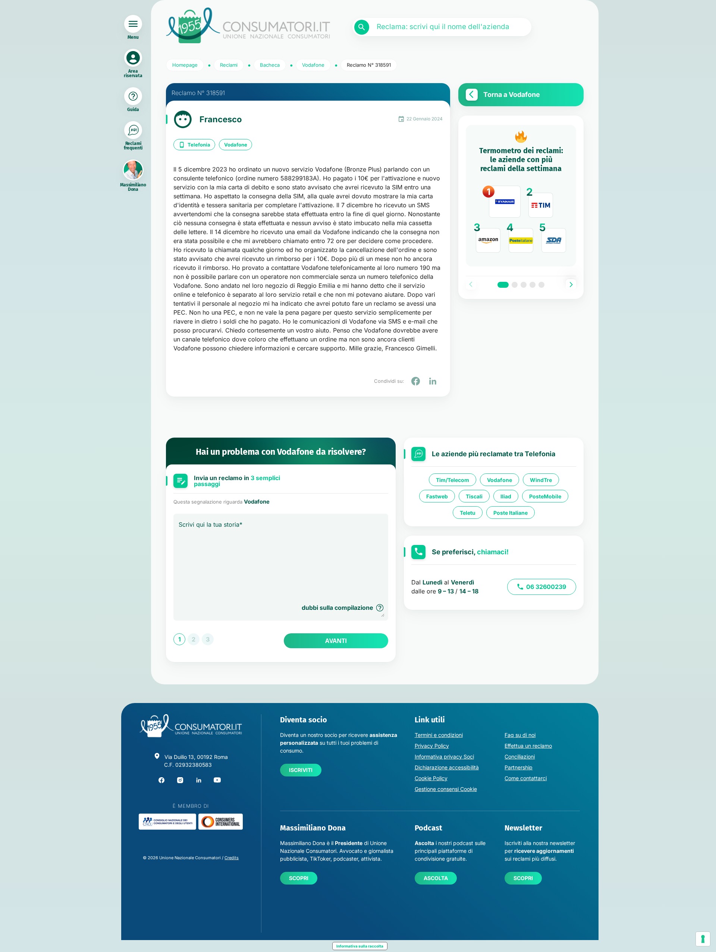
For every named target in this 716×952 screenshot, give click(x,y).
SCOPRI (298, 878)
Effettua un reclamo (528, 746)
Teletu (467, 513)
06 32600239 (546, 586)
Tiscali (474, 496)
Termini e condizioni (439, 735)
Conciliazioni (520, 756)
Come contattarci (526, 778)
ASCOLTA (436, 878)
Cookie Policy (431, 778)
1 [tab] (503, 285)
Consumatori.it (248, 25)
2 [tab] (515, 285)
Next (571, 284)
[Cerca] (361, 27)
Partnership (519, 767)
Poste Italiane (510, 513)
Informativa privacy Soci (444, 756)
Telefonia (199, 145)
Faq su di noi (520, 735)
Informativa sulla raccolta (359, 946)
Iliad (505, 496)
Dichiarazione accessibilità (447, 767)
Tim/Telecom (452, 480)
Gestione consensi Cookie (446, 789)
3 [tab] (524, 285)
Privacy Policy (432, 746)
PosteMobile (545, 496)
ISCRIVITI (301, 770)
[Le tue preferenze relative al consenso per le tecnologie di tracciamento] (703, 939)
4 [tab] (533, 285)
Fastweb (437, 496)
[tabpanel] (521, 196)
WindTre (541, 480)
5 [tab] (541, 285)
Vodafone (235, 145)
